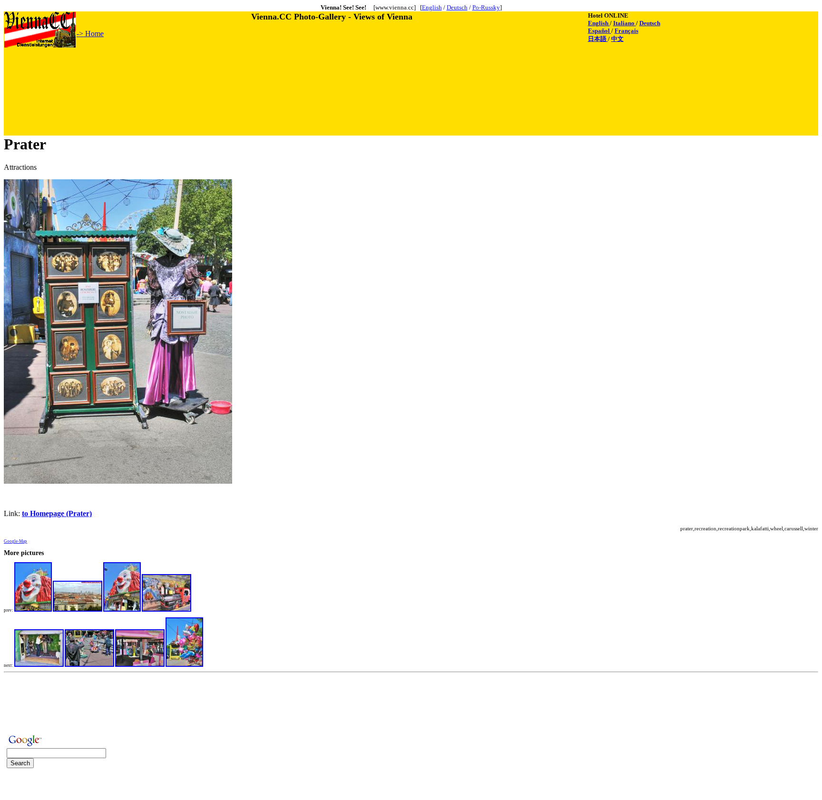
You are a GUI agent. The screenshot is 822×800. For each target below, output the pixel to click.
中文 (617, 38)
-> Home (90, 33)
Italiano (624, 23)
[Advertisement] (177, 70)
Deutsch (457, 7)
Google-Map (15, 541)
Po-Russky (486, 7)
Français (626, 30)
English (432, 7)
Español (599, 30)
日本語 (598, 38)
